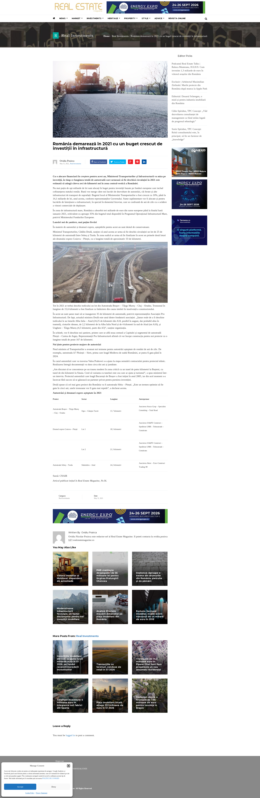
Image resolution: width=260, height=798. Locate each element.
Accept (20, 787)
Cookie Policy (29, 793)
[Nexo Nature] (189, 162)
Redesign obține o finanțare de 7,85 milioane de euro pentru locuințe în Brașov (147, 702)
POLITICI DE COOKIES (50, 778)
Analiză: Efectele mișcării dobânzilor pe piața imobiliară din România (109, 615)
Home (106, 36)
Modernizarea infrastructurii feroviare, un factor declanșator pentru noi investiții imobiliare (70, 614)
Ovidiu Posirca (67, 160)
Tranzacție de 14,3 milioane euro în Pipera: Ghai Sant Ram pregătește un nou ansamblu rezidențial (149, 664)
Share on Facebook (99, 162)
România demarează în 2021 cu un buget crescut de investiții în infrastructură (107, 146)
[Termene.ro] (189, 230)
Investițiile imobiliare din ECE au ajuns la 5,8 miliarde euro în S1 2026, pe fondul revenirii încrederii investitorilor (70, 663)
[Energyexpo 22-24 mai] (189, 194)
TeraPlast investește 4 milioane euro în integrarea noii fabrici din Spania (70, 704)
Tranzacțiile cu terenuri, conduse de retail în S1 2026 (108, 667)
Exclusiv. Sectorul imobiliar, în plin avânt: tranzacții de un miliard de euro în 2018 (149, 615)
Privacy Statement (41, 793)
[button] (68, 765)
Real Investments (77, 35)
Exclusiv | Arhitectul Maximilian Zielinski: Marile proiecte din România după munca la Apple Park (189, 85)
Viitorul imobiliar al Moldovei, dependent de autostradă (69, 578)
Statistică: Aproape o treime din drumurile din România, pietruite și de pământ (149, 577)
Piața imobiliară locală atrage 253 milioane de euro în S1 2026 (109, 705)
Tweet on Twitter (119, 162)
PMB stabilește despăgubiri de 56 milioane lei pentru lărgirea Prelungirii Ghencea (107, 575)
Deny (53, 787)
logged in (70, 735)
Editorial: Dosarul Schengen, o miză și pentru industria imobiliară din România (189, 100)
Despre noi (60, 761)
